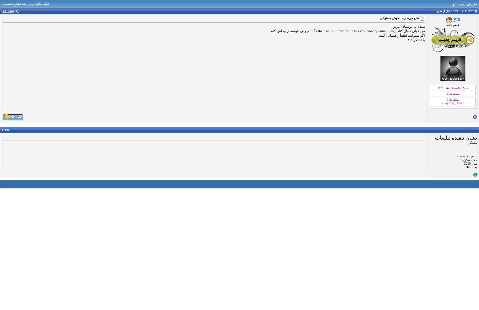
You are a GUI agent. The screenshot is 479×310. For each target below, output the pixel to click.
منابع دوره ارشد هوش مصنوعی (22, 3)
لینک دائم (8, 11)
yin (456, 19)
